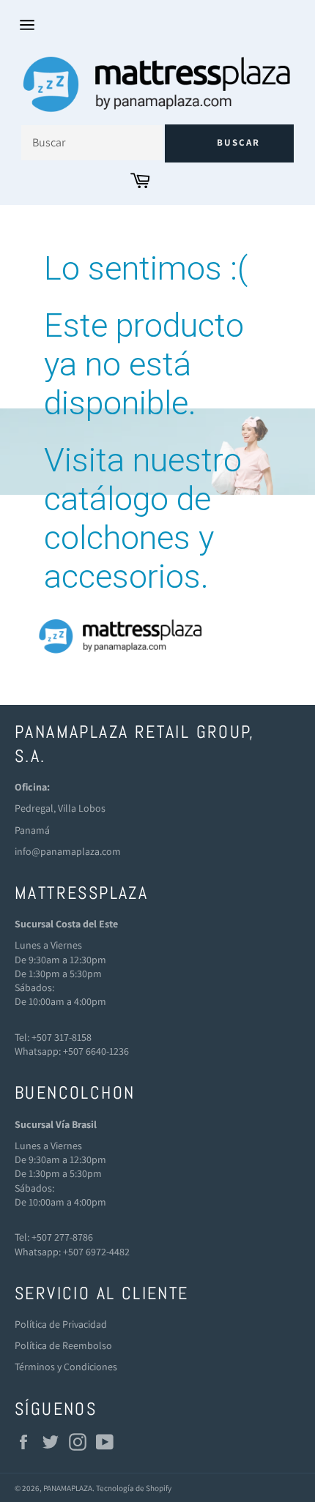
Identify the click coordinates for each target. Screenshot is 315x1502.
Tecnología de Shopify (133, 1488)
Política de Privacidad (61, 1324)
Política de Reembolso (63, 1345)
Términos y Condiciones (66, 1366)
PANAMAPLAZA (67, 1488)
